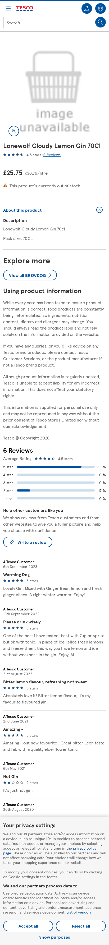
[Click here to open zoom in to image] (13, 131)
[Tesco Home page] (25, 8)
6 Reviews (52, 154)
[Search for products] (100, 22)
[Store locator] (100, 8)
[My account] (86, 8)
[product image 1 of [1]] (54, 90)
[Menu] (8, 8)
